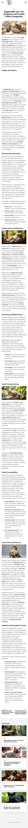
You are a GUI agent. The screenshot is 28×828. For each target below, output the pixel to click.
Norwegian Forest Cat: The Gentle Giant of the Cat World (14, 741)
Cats (14, 9)
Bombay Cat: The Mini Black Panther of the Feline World (12, 807)
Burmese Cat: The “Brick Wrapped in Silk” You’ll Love (14, 786)
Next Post (20, 711)
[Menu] (3, 2)
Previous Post (7, 711)
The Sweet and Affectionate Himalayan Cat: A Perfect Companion (12, 763)
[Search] (25, 2)
